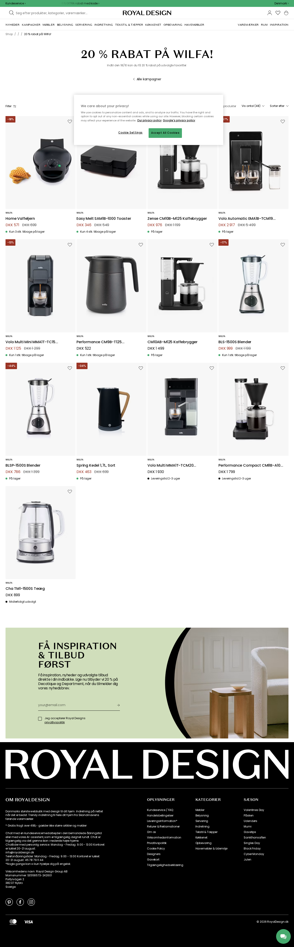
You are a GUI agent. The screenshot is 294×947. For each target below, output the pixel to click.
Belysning (202, 815)
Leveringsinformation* (162, 821)
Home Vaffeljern (20, 219)
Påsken (248, 815)
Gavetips (250, 832)
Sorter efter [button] (277, 106)
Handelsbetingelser (160, 815)
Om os (151, 832)
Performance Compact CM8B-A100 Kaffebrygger (250, 466)
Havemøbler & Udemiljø (211, 848)
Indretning (202, 826)
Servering (201, 821)
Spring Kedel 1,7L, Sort (95, 466)
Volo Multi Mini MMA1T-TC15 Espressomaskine (30, 342)
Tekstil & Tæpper (206, 832)
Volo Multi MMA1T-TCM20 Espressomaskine (170, 466)
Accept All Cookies (165, 133)
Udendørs (250, 821)
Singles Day (252, 843)
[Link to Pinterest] (9, 901)
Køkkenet (201, 837)
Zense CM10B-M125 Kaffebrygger (177, 219)
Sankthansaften (255, 837)
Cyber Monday (254, 854)
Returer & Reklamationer (163, 826)
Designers (154, 854)
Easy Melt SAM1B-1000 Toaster (103, 219)
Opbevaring (203, 843)
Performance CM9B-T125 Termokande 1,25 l (99, 342)
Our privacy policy (149, 120)
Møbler (199, 810)
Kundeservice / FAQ (160, 810)
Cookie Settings (130, 132)
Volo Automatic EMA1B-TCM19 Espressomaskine (245, 219)
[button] (281, 3)
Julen (247, 859)
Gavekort (153, 859)
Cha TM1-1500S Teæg (25, 589)
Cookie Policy (156, 848)
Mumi (247, 826)
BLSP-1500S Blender (23, 466)
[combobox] (281, 3)
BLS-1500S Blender (234, 342)
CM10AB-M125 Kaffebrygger (172, 342)
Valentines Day (254, 810)
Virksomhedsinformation (164, 837)
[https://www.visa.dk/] (28, 922)
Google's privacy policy (179, 120)
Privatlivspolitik (157, 843)
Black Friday (252, 848)
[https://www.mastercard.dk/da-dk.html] (13, 922)
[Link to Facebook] (20, 901)
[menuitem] (13, 24)
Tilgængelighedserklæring (165, 865)
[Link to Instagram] (31, 901)
